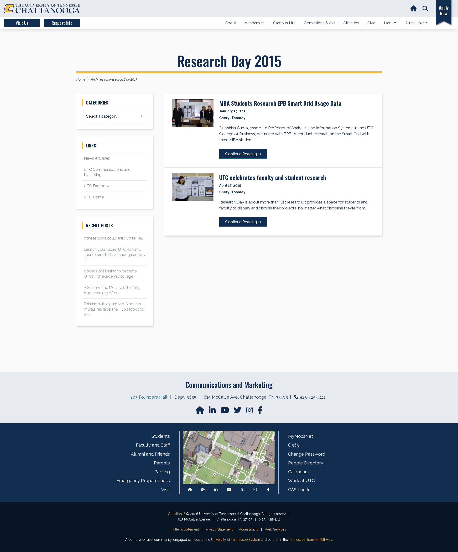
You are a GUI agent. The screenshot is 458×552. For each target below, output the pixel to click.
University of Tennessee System (235, 540)
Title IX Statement (185, 529)
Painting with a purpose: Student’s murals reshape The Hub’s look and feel (114, 309)
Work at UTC (301, 480)
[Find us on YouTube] (225, 411)
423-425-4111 (313, 397)
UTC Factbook (97, 186)
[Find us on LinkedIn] (213, 411)
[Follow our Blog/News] (203, 489)
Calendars (298, 471)
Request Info (62, 23)
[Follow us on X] (242, 489)
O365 (293, 445)
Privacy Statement (219, 529)
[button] (425, 9)
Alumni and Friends (150, 454)
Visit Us (22, 23)
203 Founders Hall (148, 397)
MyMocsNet (300, 436)
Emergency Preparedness (143, 480)
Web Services (275, 529)
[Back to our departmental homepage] (190, 489)
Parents (162, 462)
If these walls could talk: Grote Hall (113, 238)
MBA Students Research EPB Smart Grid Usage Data (280, 103)
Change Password (306, 454)
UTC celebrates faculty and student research (272, 177)
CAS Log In (299, 489)
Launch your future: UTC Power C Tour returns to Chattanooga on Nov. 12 (115, 254)
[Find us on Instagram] (250, 411)
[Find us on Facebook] (268, 489)
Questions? (176, 514)
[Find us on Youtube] (229, 489)
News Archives (97, 158)
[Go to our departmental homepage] (200, 411)
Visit (165, 489)
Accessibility (248, 529)
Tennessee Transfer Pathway (310, 540)
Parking (162, 471)
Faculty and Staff (153, 445)
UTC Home (94, 197)
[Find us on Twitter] (238, 411)
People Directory (305, 462)
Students (160, 436)
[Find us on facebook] (260, 411)
